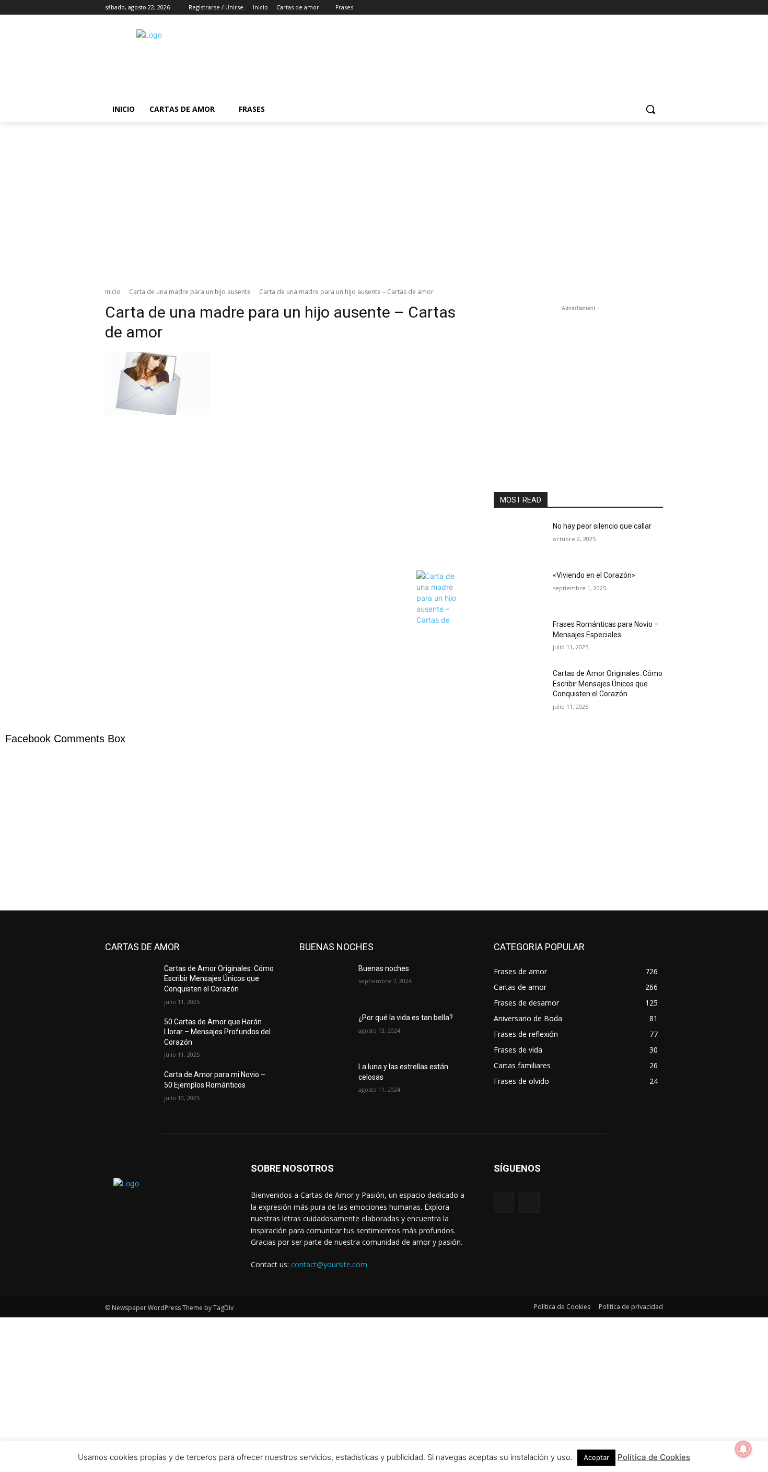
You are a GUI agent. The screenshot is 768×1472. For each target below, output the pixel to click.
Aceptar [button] (596, 1457)
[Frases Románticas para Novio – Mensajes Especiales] (519, 637)
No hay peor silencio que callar (602, 526)
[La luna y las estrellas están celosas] (324, 1079)
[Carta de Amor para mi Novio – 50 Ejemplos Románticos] (130, 1087)
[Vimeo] (642, 8)
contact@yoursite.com (329, 1264)
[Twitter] (628, 8)
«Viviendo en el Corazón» (594, 575)
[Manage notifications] (743, 1449)
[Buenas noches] (324, 981)
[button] (650, 109)
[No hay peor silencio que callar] (519, 539)
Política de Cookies (654, 1457)
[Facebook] (599, 8)
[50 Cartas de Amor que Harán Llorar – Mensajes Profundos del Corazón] (130, 1035)
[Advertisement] (462, 59)
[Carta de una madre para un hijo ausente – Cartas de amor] (287, 458)
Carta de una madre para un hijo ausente (190, 291)
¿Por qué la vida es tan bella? (405, 1017)
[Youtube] (657, 8)
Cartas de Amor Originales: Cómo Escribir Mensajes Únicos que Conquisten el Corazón (607, 683)
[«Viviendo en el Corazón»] (519, 588)
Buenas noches (383, 968)
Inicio (113, 291)
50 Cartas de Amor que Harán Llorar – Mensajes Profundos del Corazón (217, 1032)
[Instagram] (614, 8)
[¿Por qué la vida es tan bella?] (324, 1030)
